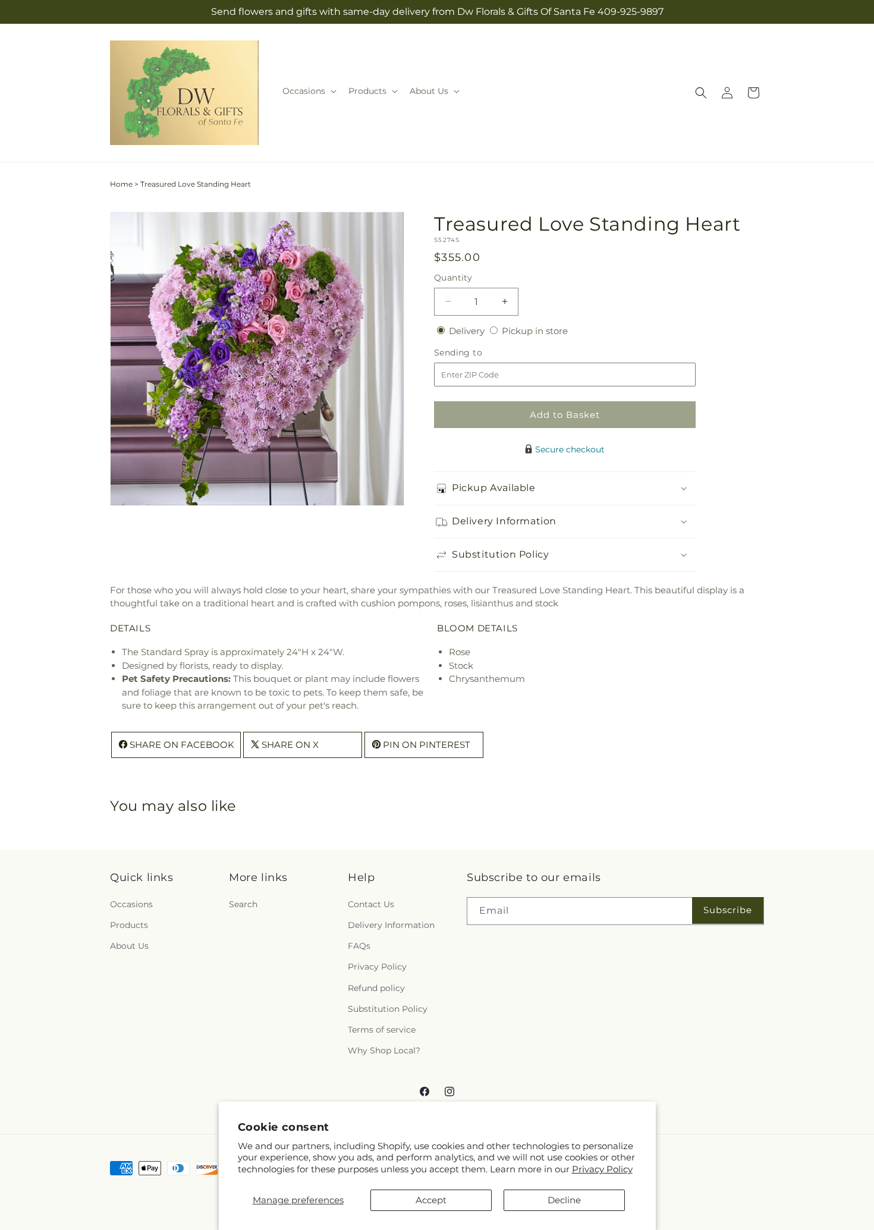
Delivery (468, 330)
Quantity (453, 277)
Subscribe (727, 910)
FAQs (359, 945)
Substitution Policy (387, 1008)
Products (129, 925)
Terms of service (382, 1029)
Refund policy (376, 988)
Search (243, 904)
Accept (431, 1200)
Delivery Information (391, 925)
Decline (564, 1200)
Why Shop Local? (384, 1050)
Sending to (476, 353)
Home (121, 184)
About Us (129, 945)
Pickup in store (535, 330)
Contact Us (371, 904)
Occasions (131, 904)
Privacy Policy (602, 1169)
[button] (308, 90)
